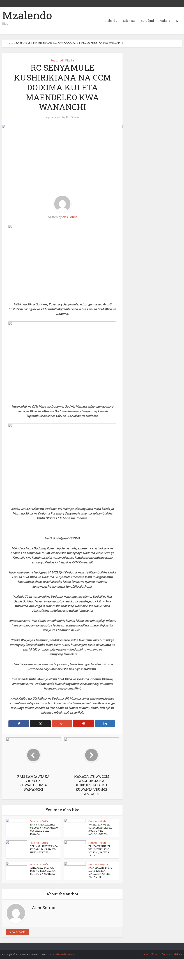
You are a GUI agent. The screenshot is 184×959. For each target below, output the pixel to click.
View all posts (17, 932)
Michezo (129, 20)
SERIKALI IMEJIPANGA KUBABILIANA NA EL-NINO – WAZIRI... (44, 849)
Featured (57, 60)
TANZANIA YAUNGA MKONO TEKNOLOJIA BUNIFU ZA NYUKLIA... (43, 870)
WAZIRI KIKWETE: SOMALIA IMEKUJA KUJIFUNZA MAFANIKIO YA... (100, 829)
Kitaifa (69, 60)
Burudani (147, 20)
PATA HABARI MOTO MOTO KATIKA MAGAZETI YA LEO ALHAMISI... (100, 872)
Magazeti (104, 864)
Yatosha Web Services (63, 954)
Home (9, 43)
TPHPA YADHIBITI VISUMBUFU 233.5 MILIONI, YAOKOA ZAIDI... (99, 851)
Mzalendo (27, 15)
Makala (164, 20)
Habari (110, 20)
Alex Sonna (72, 117)
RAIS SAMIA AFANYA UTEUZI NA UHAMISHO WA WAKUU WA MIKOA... (44, 829)
